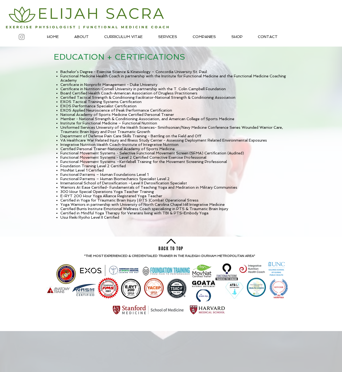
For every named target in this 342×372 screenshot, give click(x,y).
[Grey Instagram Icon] (22, 37)
